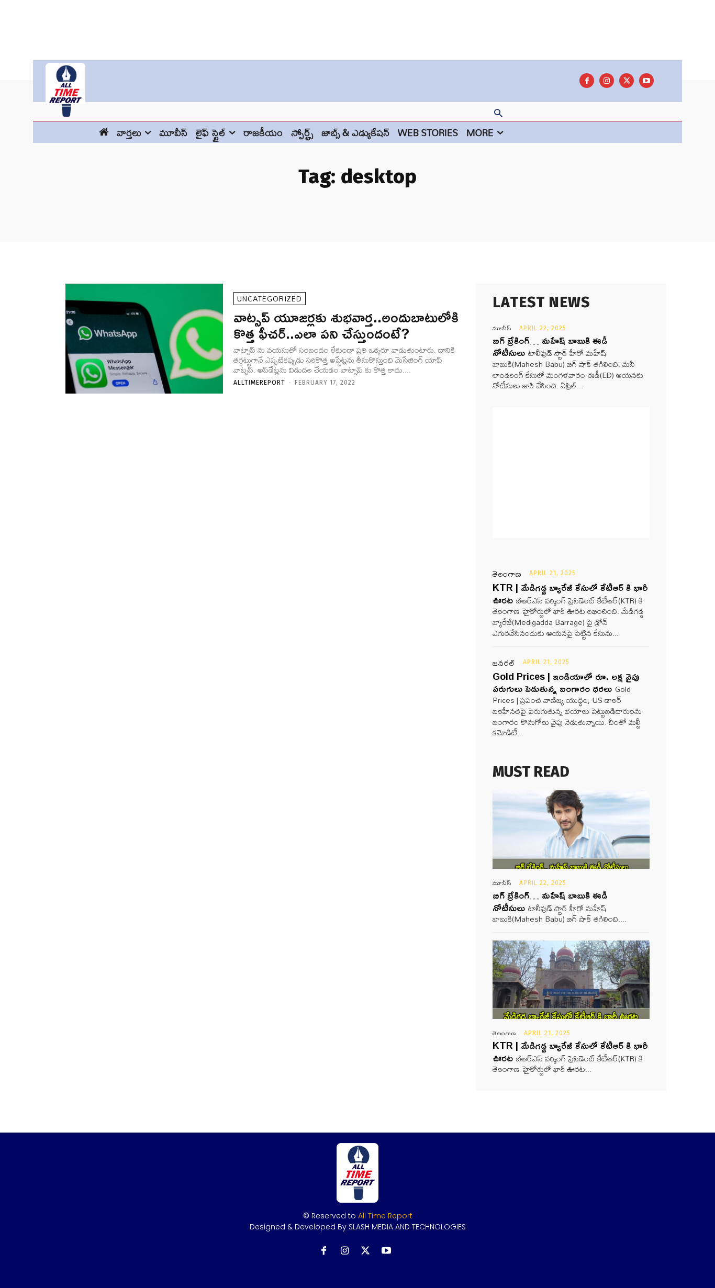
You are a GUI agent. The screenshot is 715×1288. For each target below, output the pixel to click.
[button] (498, 114)
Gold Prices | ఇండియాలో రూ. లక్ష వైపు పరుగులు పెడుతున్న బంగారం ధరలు (566, 682)
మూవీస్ (502, 328)
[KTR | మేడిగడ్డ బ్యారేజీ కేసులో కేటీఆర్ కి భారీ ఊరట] (571, 979)
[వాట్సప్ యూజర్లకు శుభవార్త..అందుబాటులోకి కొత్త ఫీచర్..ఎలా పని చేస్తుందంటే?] (144, 339)
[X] (626, 80)
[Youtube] (646, 80)
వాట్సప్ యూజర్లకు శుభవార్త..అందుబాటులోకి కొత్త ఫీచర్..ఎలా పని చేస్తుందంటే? (346, 325)
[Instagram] (606, 80)
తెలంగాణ (507, 574)
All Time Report (385, 1216)
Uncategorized (269, 298)
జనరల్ (504, 663)
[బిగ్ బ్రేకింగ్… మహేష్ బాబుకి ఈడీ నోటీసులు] (571, 829)
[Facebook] (586, 80)
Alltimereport (259, 382)
